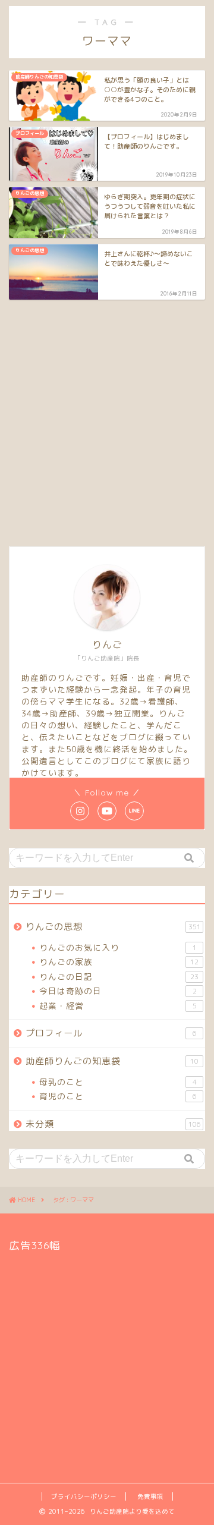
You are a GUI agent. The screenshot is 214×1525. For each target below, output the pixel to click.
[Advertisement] (107, 422)
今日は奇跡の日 (118, 990)
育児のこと (118, 1096)
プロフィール (111, 1033)
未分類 (113, 1124)
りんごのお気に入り (118, 947)
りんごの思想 (113, 926)
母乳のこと (118, 1081)
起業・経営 (118, 1005)
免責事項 (150, 1496)
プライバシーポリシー (84, 1496)
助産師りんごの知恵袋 (112, 1061)
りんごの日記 (119, 976)
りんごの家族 (119, 961)
